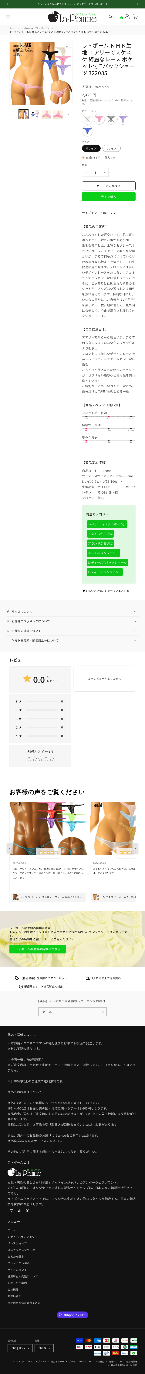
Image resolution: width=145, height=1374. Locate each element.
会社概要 (13, 1289)
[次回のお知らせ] (137, 4)
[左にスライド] (13, 114)
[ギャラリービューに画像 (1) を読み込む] (23, 114)
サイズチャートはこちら (98, 212)
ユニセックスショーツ (21, 1250)
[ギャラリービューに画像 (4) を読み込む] (58, 114)
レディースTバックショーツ (107, 562)
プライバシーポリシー (80, 1361)
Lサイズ (111, 148)
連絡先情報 (132, 1361)
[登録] (102, 1011)
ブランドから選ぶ (100, 543)
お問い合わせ (16, 1296)
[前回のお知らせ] (7, 4)
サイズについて (17, 1270)
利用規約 (99, 1361)
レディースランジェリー (105, 572)
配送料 (93, 100)
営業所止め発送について (23, 1276)
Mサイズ (91, 148)
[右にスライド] (68, 114)
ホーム (12, 1230)
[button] (8, 17)
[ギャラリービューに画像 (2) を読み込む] (35, 114)
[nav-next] (135, 848)
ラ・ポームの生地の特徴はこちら (37, 949)
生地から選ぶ (16, 1256)
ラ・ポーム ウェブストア (34, 1361)
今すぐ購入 (108, 197)
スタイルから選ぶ (100, 533)
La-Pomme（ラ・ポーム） (107, 524)
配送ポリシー (115, 1361)
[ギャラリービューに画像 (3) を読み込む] (46, 114)
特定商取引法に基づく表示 (24, 1303)
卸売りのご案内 (17, 1283)
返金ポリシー (57, 1361)
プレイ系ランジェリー (103, 553)
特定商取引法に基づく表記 (124, 1365)
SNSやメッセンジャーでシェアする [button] (107, 590)
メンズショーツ (17, 1243)
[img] (48, 853)
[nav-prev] (9, 848)
